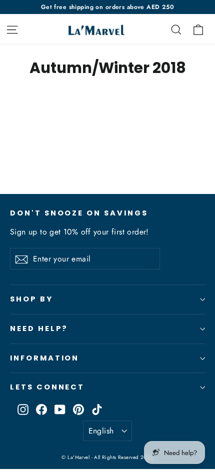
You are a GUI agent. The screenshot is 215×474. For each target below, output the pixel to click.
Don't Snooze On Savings (79, 213)
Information (44, 358)
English (101, 430)
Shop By (31, 299)
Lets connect (47, 387)
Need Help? (39, 329)
